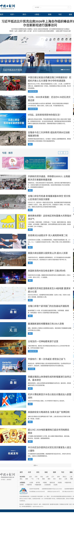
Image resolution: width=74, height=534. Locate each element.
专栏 (60, 14)
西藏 (71, 479)
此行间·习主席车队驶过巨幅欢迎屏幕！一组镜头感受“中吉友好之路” (52, 31)
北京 (30, 476)
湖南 (26, 479)
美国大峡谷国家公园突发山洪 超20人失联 (48, 253)
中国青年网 (68, 482)
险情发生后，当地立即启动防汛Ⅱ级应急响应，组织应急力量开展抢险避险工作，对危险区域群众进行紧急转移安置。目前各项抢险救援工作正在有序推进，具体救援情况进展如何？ (49, 185)
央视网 (60, 482)
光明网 (22, 484)
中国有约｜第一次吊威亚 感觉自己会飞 (46, 359)
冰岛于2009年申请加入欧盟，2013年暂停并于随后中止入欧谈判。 (46, 401)
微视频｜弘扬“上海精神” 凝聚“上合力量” (20, 31)
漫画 (70, 14)
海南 (43, 479)
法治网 (55, 484)
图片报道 (31, 369)
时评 (12, 14)
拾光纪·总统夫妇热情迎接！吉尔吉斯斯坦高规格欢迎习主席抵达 (51, 29)
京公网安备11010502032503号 (37, 491)
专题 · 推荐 (7, 153)
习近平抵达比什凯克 (12, 70)
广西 (38, 479)
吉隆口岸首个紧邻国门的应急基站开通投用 (48, 306)
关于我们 (3, 479)
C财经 (37, 14)
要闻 (30, 126)
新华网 (38, 482)
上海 (71, 476)
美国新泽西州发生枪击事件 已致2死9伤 (47, 270)
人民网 (31, 482)
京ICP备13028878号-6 (67, 491)
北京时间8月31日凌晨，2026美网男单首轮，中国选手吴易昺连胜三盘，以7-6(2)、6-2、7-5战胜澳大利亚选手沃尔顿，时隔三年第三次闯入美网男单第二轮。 (49, 242)
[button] (62, 69)
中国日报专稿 (33, 91)
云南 (66, 479)
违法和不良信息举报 (34, 489)
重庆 (49, 479)
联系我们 (9, 479)
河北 (41, 476)
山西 (47, 476)
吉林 (58, 476)
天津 (36, 476)
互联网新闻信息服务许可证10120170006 (52, 489)
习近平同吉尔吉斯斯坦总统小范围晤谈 (21, 29)
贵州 (60, 479)
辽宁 (53, 476)
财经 (46, 472)
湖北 (21, 479)
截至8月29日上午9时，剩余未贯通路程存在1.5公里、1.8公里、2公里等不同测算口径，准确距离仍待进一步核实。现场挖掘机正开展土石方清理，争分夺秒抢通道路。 (49, 86)
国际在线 (52, 482)
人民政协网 (47, 484)
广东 (32, 479)
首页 (1, 14)
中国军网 (29, 484)
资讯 (24, 14)
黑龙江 (65, 476)
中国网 (45, 482)
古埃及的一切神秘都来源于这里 (43, 341)
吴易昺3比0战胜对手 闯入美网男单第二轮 (48, 235)
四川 (54, 479)
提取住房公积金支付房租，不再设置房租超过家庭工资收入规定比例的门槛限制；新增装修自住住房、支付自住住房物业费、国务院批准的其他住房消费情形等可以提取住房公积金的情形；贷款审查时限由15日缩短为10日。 (49, 121)
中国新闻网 (38, 484)
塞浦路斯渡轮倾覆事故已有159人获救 (46, 324)
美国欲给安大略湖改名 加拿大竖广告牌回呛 (49, 412)
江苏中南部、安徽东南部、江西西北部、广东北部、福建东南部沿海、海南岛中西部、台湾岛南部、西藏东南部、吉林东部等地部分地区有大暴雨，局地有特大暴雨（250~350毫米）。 (49, 224)
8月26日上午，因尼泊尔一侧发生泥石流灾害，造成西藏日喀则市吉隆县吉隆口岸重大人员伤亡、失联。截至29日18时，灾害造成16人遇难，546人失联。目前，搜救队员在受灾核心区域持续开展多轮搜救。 (49, 205)
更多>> (36, 465)
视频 (49, 14)
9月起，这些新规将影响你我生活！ (45, 115)
